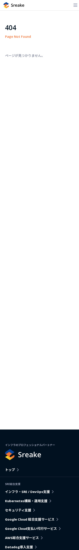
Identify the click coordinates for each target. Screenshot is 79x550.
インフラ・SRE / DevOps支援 (27, 491)
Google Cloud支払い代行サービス (31, 528)
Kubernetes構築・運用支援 (26, 501)
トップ (10, 469)
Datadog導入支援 (19, 547)
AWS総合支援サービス (22, 538)
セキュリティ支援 (18, 510)
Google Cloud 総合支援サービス (29, 519)
